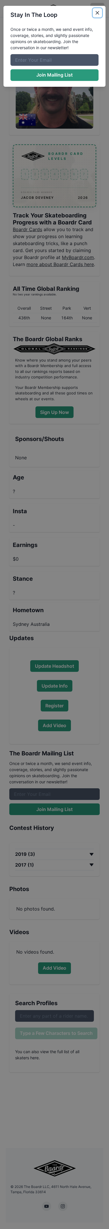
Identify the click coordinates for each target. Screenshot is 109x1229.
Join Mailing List (54, 75)
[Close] (97, 12)
